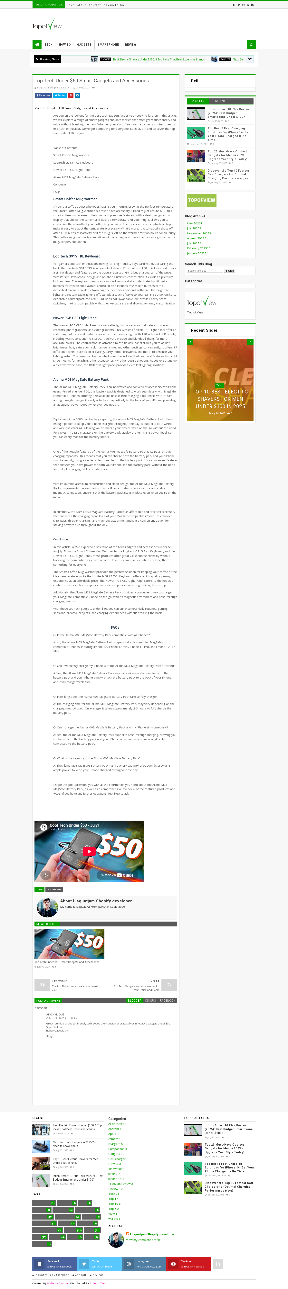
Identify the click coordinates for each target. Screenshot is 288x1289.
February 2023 (199, 248)
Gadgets (84, 44)
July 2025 (194, 228)
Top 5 (72, 1237)
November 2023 (199, 233)
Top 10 (55, 1237)
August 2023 (196, 238)
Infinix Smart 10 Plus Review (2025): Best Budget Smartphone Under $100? (228, 113)
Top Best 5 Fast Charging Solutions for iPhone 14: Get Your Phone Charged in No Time (229, 1167)
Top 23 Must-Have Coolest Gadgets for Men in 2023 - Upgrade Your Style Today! (227, 155)
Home (70, 5)
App (82, 1203)
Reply (49, 1036)
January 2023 (196, 253)
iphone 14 (85, 1223)
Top (36, 1237)
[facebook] (234, 5)
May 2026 (194, 223)
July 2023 (194, 243)
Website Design (57, 1283)
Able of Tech (98, 1283)
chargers (60, 1209)
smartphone (61, 1275)
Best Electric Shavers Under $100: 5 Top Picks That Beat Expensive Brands (130, 59)
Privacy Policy (114, 5)
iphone (64, 1223)
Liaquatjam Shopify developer (152, 1234)
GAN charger (65, 1216)
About (81, 5)
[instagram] (243, 5)
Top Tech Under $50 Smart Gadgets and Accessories (67, 962)
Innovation (41, 1223)
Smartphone (108, 44)
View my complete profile (143, 1240)
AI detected (54, 889)
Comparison (85, 1209)
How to (65, 44)
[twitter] (239, 5)
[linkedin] (252, 5)
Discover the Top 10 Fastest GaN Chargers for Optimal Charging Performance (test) (229, 174)
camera (39, 1209)
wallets (39, 1244)
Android (220, 378)
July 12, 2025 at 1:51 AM (63, 1018)
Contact (95, 5)
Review (130, 44)
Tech (48, 44)
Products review (44, 1230)
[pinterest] (248, 5)
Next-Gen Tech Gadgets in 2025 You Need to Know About (239, 59)
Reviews (98, 1275)
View (89, 1237)
